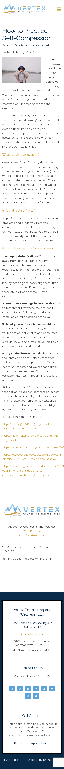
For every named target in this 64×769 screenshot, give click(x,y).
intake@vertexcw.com (32, 535)
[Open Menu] (59, 9)
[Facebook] (36, 688)
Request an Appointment (32, 743)
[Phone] (20, 688)
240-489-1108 (32, 530)
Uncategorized (39, 45)
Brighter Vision (52, 759)
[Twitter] (36, 696)
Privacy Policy (11, 759)
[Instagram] (44, 688)
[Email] (12, 688)
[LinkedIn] (52, 688)
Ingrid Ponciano (16, 45)
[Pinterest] (28, 696)
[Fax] (28, 688)
